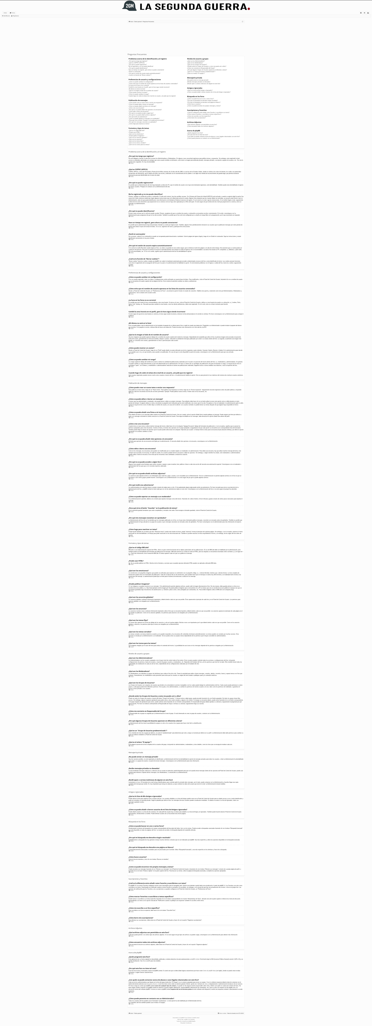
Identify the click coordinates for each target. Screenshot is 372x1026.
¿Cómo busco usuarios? (194, 104)
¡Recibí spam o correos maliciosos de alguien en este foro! (203, 83)
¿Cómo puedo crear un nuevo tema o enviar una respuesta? (145, 102)
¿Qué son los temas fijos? (136, 141)
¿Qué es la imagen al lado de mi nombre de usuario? (143, 90)
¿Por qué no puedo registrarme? (138, 64)
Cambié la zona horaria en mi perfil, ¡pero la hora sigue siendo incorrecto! (149, 87)
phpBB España (192, 1021)
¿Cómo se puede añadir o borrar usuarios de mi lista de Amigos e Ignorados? (208, 92)
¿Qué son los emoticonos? (136, 134)
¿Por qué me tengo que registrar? (138, 61)
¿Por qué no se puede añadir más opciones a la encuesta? (145, 109)
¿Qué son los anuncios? (135, 139)
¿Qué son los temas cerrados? (137, 143)
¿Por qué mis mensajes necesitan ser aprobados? (143, 122)
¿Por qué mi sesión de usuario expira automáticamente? (144, 73)
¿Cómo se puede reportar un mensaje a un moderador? (144, 118)
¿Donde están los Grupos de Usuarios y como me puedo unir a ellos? (206, 66)
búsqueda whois (150, 984)
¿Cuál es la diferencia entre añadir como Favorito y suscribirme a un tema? (208, 112)
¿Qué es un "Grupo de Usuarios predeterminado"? (201, 71)
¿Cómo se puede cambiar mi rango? (139, 94)
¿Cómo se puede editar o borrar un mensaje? (141, 104)
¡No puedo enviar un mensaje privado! (197, 80)
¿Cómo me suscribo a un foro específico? (199, 116)
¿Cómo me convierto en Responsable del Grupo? (201, 68)
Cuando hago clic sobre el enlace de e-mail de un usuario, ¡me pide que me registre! (152, 96)
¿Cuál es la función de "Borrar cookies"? (140, 75)
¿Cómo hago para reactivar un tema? (139, 123)
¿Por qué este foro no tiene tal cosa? (197, 134)
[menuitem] (360, 12)
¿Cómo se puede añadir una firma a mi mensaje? (142, 106)
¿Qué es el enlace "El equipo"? (196, 73)
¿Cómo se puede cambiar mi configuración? (141, 82)
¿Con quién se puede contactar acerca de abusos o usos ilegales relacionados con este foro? (213, 136)
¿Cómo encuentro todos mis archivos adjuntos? (200, 126)
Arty (182, 1019)
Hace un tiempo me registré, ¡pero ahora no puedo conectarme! (146, 70)
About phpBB (146, 961)
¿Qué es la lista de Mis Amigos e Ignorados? (199, 90)
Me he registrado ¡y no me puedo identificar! (141, 66)
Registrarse (16, 16)
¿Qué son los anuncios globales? (138, 137)
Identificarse (6, 16)
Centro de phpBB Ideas (209, 970)
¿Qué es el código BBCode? (137, 130)
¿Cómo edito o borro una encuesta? (139, 111)
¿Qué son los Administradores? (196, 61)
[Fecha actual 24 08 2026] (242, 22)
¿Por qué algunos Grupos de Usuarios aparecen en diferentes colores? (207, 70)
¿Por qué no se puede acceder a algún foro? (141, 113)
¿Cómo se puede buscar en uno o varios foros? (200, 98)
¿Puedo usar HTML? (134, 132)
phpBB (203, 327)
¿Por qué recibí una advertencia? (138, 116)
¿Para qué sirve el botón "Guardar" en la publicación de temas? (146, 120)
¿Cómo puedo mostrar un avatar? (138, 92)
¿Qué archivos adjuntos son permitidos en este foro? (202, 124)
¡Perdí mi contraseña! (135, 71)
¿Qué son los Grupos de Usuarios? (197, 64)
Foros (13, 13)
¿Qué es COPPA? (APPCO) (136, 63)
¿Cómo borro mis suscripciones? (196, 118)
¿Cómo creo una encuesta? (136, 108)
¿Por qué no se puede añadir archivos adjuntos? (142, 115)
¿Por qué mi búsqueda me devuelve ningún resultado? (202, 100)
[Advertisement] (186, 38)
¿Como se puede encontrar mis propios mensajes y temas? (204, 106)
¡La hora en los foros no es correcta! (139, 85)
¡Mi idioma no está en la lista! (137, 89)
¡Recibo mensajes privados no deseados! (198, 82)
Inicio (5, 13)
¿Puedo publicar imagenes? (136, 135)
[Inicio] (186, 5)
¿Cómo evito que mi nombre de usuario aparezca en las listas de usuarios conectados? (153, 83)
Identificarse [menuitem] (365, 13)
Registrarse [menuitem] (368, 13)
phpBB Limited (195, 959)
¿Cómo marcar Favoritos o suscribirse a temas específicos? (204, 114)
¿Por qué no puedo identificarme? (138, 68)
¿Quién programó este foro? (195, 133)
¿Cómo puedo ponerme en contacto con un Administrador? (203, 138)
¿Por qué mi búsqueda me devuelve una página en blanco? (203, 102)
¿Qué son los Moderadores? (195, 63)
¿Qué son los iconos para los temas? (139, 144)
